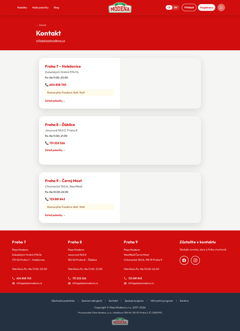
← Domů (41, 25)
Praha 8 (75, 242)
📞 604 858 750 (55, 85)
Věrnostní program (161, 300)
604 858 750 (23, 278)
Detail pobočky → (55, 100)
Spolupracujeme (134, 300)
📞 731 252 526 (55, 143)
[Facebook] (184, 260)
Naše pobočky (40, 7)
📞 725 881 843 (55, 199)
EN (175, 7)
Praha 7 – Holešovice (63, 66)
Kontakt (113, 300)
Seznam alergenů (92, 300)
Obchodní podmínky (63, 300)
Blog (56, 7)
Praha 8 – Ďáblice (60, 124)
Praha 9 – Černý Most (63, 180)
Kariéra (184, 300)
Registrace (206, 7)
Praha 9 (131, 242)
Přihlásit (189, 7)
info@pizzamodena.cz (50, 40)
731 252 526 (79, 278)
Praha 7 (19, 242)
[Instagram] (195, 260)
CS (169, 7)
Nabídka (22, 7)
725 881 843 (135, 278)
